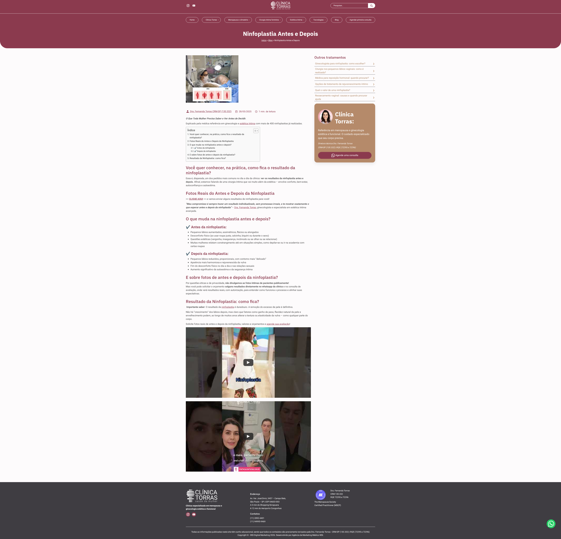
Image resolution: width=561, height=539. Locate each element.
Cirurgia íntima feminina (269, 19)
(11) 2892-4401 (257, 518)
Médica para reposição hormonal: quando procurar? (342, 78)
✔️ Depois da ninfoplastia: (205, 151)
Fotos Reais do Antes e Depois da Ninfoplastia (212, 141)
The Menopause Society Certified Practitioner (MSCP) (327, 503)
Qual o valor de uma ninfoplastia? (332, 90)
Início (264, 40)
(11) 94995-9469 (257, 521)
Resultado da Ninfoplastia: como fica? (208, 158)
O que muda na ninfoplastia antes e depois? (210, 144)
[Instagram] (188, 5)
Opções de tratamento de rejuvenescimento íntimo (341, 84)
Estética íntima (296, 19)
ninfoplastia (228, 307)
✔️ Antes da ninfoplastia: (204, 148)
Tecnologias (318, 19)
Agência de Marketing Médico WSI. (308, 535)
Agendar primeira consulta (360, 19)
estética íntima (247, 123)
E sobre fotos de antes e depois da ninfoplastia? (212, 154)
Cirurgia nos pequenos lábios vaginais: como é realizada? (339, 70)
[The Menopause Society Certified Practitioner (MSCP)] (320, 494)
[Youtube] (194, 5)
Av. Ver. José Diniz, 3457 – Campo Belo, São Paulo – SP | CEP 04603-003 (268, 500)
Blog (336, 19)
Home (192, 19)
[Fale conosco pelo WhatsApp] (551, 523)
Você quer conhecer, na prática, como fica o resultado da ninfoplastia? (217, 136)
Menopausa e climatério (238, 19)
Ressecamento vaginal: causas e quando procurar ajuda (341, 97)
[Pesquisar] (371, 5)
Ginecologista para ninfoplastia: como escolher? (340, 63)
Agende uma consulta (346, 155)
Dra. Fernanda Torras (245, 207)
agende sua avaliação (278, 324)
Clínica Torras (211, 19)
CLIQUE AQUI (196, 199)
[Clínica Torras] (280, 5)
